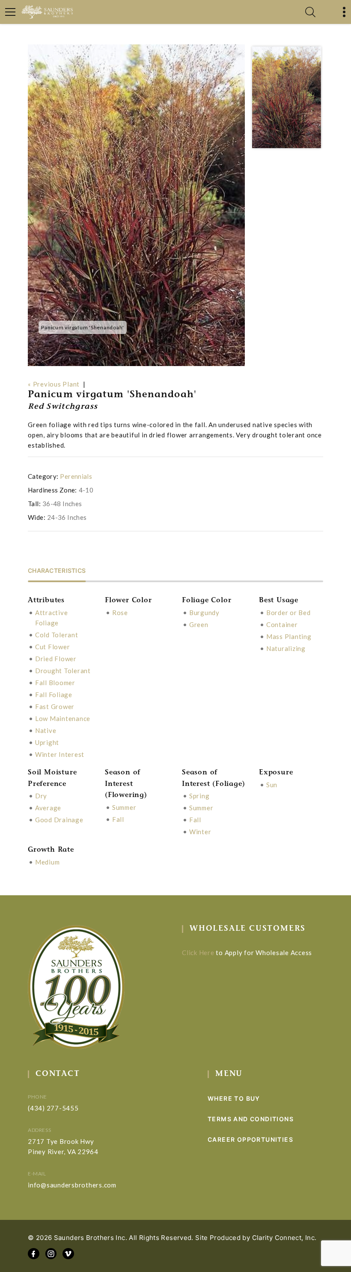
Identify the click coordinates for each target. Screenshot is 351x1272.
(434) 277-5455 (53, 1108)
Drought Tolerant (63, 670)
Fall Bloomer (55, 682)
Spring (199, 796)
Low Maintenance (62, 718)
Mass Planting (289, 636)
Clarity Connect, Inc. (284, 1238)
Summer (124, 807)
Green (198, 624)
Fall (118, 819)
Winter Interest (59, 754)
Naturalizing (286, 648)
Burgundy (204, 612)
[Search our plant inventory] (310, 12)
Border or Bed (288, 612)
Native (46, 730)
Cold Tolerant (56, 635)
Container (282, 624)
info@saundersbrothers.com (72, 1185)
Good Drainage (59, 820)
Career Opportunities (250, 1139)
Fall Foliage (53, 694)
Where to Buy (234, 1098)
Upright (47, 742)
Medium (47, 862)
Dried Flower (56, 658)
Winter (200, 831)
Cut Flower (52, 647)
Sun (271, 784)
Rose (120, 612)
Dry (41, 796)
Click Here (198, 952)
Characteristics (57, 571)
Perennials (76, 476)
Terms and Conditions (251, 1119)
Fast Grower (54, 706)
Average (48, 808)
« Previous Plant (54, 384)
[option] (136, 205)
